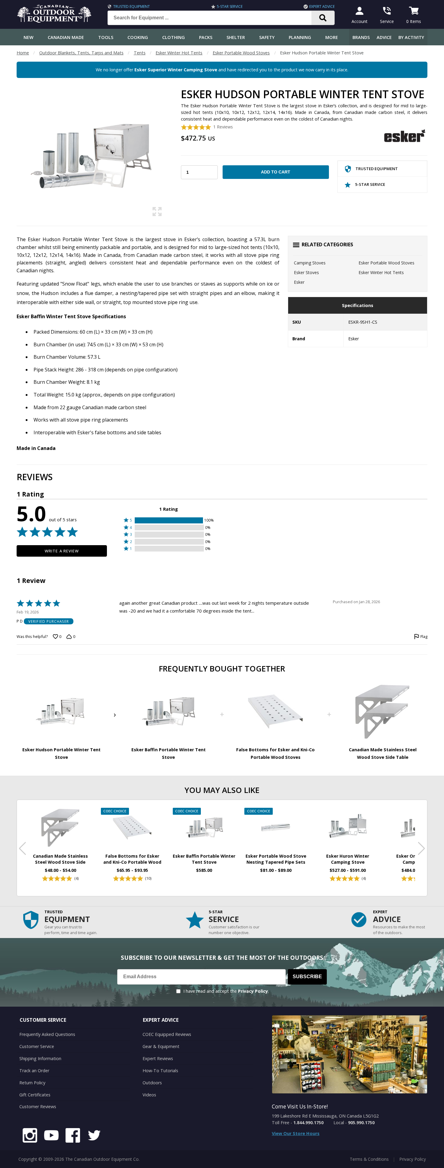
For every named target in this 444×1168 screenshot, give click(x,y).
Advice (384, 37)
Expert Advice (322, 6)
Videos (149, 1095)
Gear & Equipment (161, 1046)
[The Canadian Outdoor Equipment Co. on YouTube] (51, 1136)
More (331, 37)
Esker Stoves (306, 272)
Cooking (137, 37)
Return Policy (32, 1082)
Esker (299, 282)
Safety (267, 37)
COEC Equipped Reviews (167, 1034)
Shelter (236, 37)
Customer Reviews (37, 1106)
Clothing (173, 37)
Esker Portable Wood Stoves (241, 53)
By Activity (411, 37)
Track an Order (34, 1070)
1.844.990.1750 (308, 1122)
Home (23, 53)
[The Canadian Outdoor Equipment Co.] (54, 21)
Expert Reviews (158, 1058)
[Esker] (404, 136)
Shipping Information (40, 1058)
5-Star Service (230, 6)
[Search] (323, 18)
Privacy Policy (253, 991)
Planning (300, 37)
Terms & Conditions (369, 1159)
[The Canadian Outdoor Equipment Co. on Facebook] (73, 1136)
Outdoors (152, 1082)
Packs (205, 37)
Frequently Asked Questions (47, 1034)
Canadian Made (66, 37)
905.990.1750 (361, 1122)
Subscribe (307, 976)
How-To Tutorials (160, 1070)
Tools (105, 37)
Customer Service (36, 1046)
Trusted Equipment (131, 6)
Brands (361, 37)
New (29, 37)
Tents (140, 53)
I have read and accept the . (226, 991)
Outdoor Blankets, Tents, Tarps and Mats (81, 53)
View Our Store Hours (296, 1133)
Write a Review (62, 551)
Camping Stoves (310, 263)
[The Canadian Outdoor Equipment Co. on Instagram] (30, 1136)
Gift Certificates (34, 1095)
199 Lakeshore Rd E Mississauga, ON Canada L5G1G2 (325, 1116)
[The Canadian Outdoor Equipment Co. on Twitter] (94, 1136)
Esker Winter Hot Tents (179, 53)
